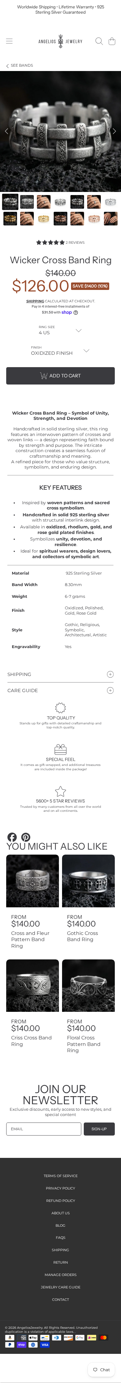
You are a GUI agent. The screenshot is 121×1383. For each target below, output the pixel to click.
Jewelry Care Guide (60, 1287)
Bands (22, 65)
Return (60, 1262)
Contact (60, 1299)
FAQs (60, 1237)
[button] (9, 41)
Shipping (35, 301)
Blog (60, 1225)
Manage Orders (61, 1275)
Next (114, 131)
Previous (6, 131)
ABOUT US (61, 1213)
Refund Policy (60, 1200)
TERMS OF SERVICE (61, 1176)
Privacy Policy (60, 1188)
